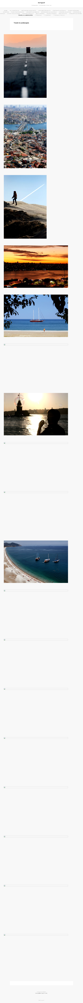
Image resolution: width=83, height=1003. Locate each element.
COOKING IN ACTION (65, 12)
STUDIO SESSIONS (73, 10)
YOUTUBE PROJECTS (44, 10)
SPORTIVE (6, 12)
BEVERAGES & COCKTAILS (49, 12)
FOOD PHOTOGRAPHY (17, 12)
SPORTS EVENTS (52, 13)
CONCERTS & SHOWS (75, 13)
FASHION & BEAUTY (28, 13)
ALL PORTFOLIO (14, 10)
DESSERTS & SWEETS (32, 12)
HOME (6, 10)
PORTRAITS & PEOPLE (59, 10)
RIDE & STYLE (63, 13)
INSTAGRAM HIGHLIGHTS (28, 10)
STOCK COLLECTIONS (13, 13)
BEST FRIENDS (40, 13)
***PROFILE (38, 15)
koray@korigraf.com (41, 993)
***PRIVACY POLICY (59, 15)
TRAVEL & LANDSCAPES (25, 15)
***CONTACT (47, 15)
